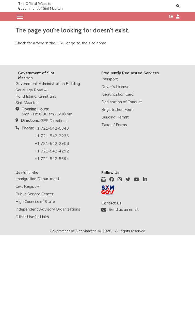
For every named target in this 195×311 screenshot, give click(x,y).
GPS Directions (54, 121)
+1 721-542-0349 (52, 128)
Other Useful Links (32, 217)
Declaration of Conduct (121, 102)
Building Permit (115, 117)
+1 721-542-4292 (52, 151)
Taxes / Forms (114, 125)
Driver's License (115, 87)
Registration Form (117, 109)
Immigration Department (37, 179)
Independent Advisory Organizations (47, 209)
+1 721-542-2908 (52, 143)
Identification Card (117, 94)
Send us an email (124, 209)
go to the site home (88, 43)
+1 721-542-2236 (52, 136)
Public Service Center (34, 194)
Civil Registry (27, 186)
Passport (109, 79)
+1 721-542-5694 (52, 159)
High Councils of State (35, 201)
